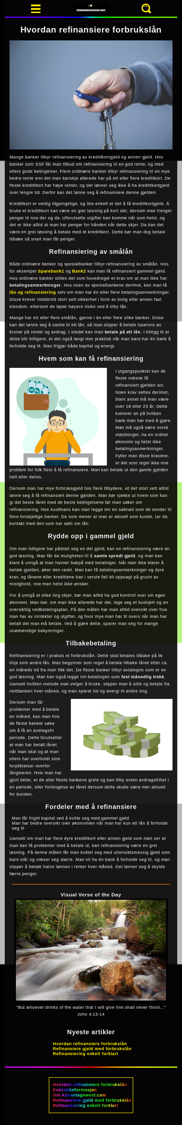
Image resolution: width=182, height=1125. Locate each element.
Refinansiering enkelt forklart (85, 1053)
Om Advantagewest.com (79, 1095)
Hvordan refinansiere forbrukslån (90, 1043)
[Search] (146, 8)
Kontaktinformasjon (75, 1089)
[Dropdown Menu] (35, 8)
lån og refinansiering (32, 292)
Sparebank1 (51, 271)
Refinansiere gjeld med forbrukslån (92, 1048)
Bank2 (79, 271)
